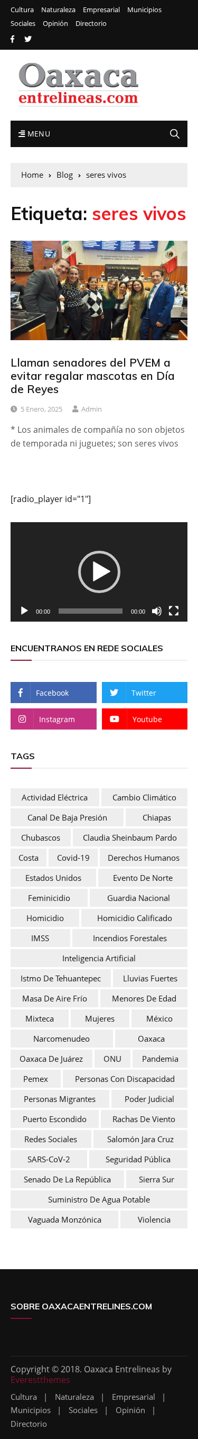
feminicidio (49, 897)
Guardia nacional (138, 897)
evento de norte (143, 877)
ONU (112, 1058)
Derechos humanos (144, 857)
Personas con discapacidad (125, 1078)
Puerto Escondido (55, 1119)
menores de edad (144, 998)
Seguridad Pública (138, 1159)
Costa (28, 857)
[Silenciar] (157, 611)
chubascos (40, 837)
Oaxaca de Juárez (51, 1058)
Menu (37, 134)
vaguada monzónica (64, 1219)
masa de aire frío (54, 998)
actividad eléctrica (55, 797)
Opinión (55, 23)
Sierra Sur (156, 1179)
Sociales (23, 23)
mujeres (100, 1018)
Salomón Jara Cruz (140, 1139)
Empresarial (101, 9)
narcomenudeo (61, 1038)
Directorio (91, 23)
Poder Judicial (149, 1099)
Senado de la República (67, 1179)
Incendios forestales (130, 938)
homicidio (45, 918)
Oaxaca (151, 1038)
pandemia (160, 1058)
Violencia (154, 1219)
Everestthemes (40, 1380)
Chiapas (157, 817)
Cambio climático (144, 797)
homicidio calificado (134, 918)
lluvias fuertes (150, 978)
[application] (99, 572)
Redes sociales (50, 1139)
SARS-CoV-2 (48, 1159)
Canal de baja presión (67, 817)
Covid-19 (73, 857)
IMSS (40, 938)
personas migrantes (60, 1099)
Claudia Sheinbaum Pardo (130, 837)
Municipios (144, 9)
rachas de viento (143, 1119)
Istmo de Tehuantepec (61, 978)
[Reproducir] (24, 611)
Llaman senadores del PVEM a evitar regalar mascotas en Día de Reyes (93, 376)
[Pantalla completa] (173, 611)
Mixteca (39, 1018)
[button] (99, 572)
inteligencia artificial (99, 958)
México (159, 1018)
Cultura (22, 9)
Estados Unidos (53, 877)
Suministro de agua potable (99, 1199)
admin (91, 409)
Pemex (35, 1078)
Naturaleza (58, 9)
